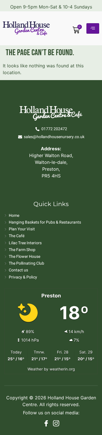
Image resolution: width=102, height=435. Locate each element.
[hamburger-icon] (92, 28)
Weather (35, 369)
